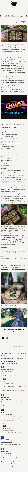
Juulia (3, 412)
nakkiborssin (4, 269)
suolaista (13, 346)
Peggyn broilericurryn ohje (19, 269)
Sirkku (3, 451)
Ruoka (8, 346)
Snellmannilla (4, 226)
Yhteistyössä (19, 346)
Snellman (23, 21)
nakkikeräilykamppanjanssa (8, 65)
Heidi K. (3, 397)
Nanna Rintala (6, 369)
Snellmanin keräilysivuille (13, 254)
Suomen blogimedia (21, 23)
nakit (11, 177)
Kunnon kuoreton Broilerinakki (13, 143)
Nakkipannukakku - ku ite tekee (15, 390)
